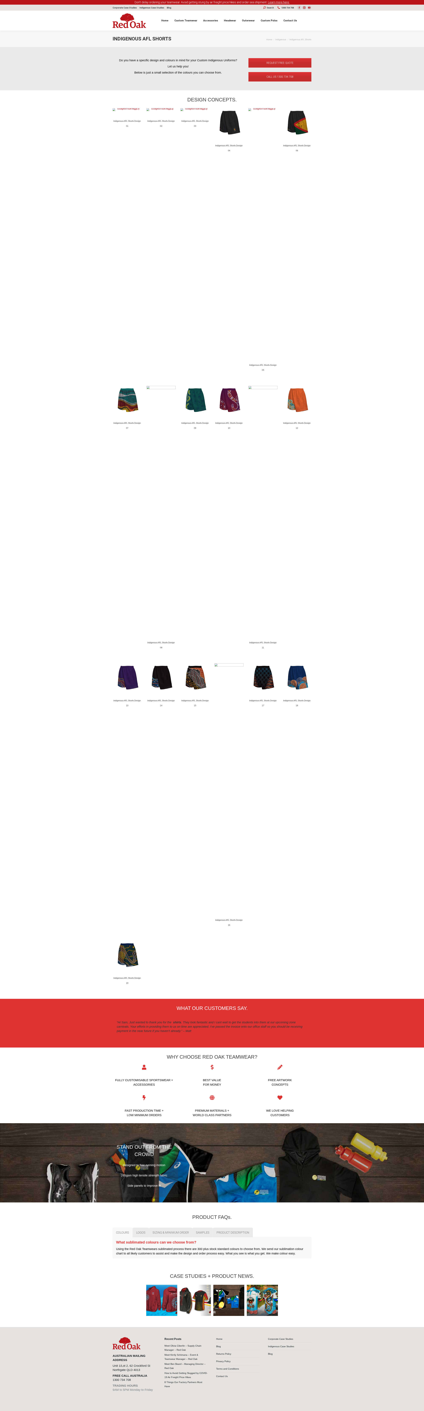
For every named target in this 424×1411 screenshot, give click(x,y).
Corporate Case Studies (280, 1339)
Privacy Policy (223, 1361)
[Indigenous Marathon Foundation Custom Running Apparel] (229, 1300)
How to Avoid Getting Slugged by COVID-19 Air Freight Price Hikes (186, 1375)
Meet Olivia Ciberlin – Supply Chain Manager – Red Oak (182, 1347)
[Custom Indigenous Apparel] (195, 1300)
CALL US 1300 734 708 (279, 76)
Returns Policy (223, 1354)
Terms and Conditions (227, 1368)
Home (219, 1339)
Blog (218, 1346)
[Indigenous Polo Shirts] (262, 1300)
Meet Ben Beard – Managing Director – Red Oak (185, 1366)
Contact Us (222, 1376)
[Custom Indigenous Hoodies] (162, 1300)
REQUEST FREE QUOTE (279, 62)
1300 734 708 (287, 7)
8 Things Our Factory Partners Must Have (183, 1384)
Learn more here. (279, 2)
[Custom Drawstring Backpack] (128, 1300)
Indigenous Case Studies (281, 1346)
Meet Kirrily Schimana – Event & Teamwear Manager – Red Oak (181, 1357)
